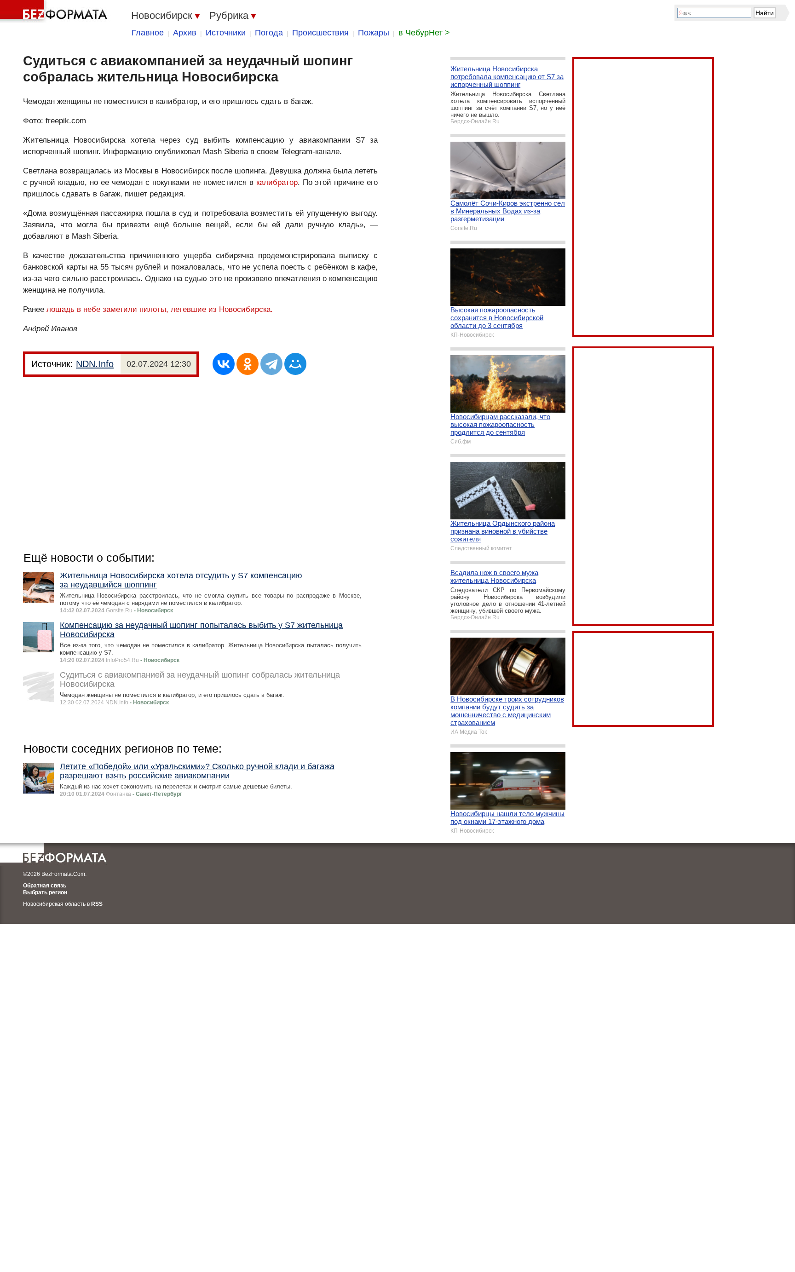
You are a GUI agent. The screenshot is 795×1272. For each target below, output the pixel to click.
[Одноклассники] (247, 364)
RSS (97, 904)
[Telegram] (271, 364)
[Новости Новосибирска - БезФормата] (55, 11)
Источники (226, 32)
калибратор (277, 182)
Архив (184, 32)
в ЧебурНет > (424, 32)
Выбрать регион (45, 892)
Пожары (373, 32)
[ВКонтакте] (224, 364)
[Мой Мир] (295, 364)
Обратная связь (44, 885)
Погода (269, 32)
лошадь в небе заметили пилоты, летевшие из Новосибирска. (159, 309)
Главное (148, 32)
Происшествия (320, 32)
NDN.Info (95, 364)
